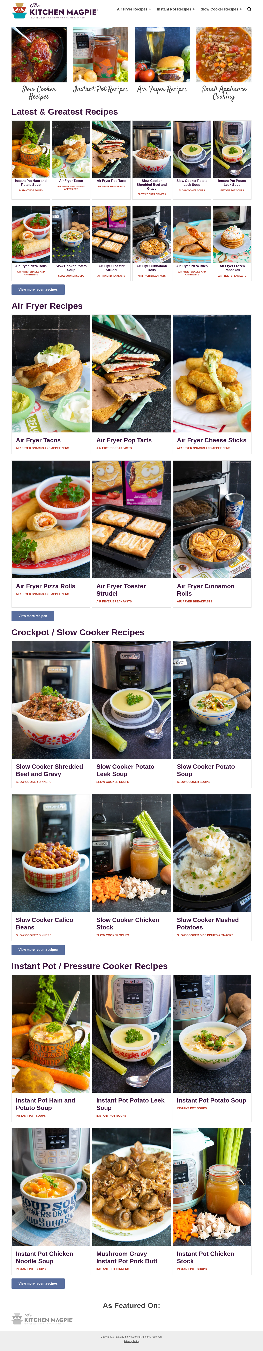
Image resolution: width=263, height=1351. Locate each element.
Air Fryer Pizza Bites (192, 266)
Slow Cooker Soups (192, 190)
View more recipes (32, 616)
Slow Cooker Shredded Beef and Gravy (152, 184)
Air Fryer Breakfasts (111, 186)
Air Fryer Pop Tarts (111, 181)
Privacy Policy (131, 1341)
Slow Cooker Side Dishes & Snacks (205, 935)
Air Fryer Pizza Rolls (31, 266)
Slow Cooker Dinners (152, 194)
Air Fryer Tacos (71, 181)
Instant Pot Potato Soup (211, 1100)
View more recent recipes (38, 289)
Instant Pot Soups (31, 190)
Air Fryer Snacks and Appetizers (71, 187)
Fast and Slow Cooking (55, 10)
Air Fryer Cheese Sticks (212, 440)
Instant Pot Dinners (112, 1269)
